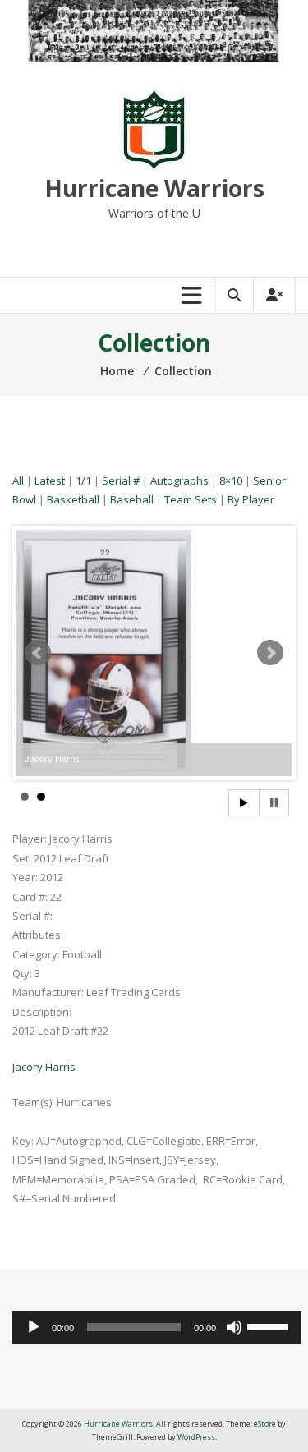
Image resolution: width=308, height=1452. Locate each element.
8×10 (230, 480)
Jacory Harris (44, 1066)
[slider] (270, 1325)
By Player (251, 499)
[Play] (33, 1327)
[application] (156, 1327)
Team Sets (190, 499)
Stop (274, 802)
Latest (49, 480)
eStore (265, 1423)
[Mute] (234, 1327)
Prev (38, 653)
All (18, 480)
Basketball (73, 499)
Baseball (132, 499)
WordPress (196, 1436)
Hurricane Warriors (154, 188)
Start (244, 802)
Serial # (121, 480)
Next (270, 653)
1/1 (83, 480)
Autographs (179, 480)
